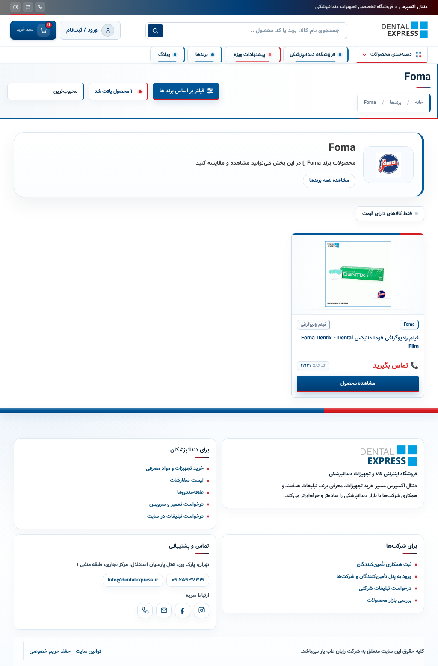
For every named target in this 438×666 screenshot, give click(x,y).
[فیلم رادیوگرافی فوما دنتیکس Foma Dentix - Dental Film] (358, 274)
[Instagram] (201, 610)
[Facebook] (182, 610)
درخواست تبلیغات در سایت (175, 516)
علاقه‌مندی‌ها (190, 492)
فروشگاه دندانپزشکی (312, 54)
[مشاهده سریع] (305, 244)
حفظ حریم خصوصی (50, 651)
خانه (419, 102)
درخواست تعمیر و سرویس (176, 504)
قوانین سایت (88, 651)
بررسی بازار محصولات (389, 600)
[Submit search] (155, 30)
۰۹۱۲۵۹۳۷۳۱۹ (188, 580)
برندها (395, 102)
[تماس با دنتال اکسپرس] (40, 7)
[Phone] (145, 610)
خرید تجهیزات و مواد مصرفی (175, 468)
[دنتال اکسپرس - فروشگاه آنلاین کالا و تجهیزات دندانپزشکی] (405, 29)
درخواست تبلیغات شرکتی (385, 588)
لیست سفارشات (187, 480)
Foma (409, 324)
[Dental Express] (389, 455)
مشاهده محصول (357, 383)
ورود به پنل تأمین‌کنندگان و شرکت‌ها (374, 576)
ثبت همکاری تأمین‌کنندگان (384, 564)
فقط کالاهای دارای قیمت (387, 213)
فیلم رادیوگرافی (313, 324)
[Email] (164, 610)
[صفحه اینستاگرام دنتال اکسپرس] (15, 7)
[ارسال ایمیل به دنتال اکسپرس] (28, 7)
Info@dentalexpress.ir (133, 580)
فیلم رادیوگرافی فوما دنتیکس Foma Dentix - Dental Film (360, 342)
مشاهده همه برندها (329, 180)
